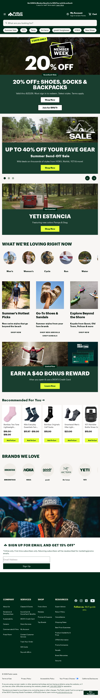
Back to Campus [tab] (9, 178)
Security (58, 660)
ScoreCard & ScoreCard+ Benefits (28, 613)
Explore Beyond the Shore (82, 315)
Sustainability (8, 619)
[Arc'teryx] (66, 475)
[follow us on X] (87, 600)
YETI (85, 480)
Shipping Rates (60, 622)
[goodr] (47, 475)
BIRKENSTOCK (10, 480)
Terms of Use (7, 678)
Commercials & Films (11, 629)
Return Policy (60, 612)
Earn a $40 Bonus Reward (50, 373)
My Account (24, 629)
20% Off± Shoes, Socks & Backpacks (50, 84)
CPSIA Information (61, 640)
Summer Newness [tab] (13, 178)
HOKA (28, 480)
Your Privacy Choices (67, 678)
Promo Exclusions (61, 645)
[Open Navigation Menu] (4, 14)
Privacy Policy (26, 678)
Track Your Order (26, 642)
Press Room (7, 634)
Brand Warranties (61, 655)
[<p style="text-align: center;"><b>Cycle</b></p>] (47, 263)
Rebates (41, 612)
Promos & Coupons (45, 617)
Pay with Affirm (25, 652)
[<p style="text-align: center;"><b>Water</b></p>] (84, 263)
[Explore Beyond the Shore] (84, 308)
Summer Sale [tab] (5, 178)
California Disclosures (90, 678)
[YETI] (84, 475)
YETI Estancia (50, 216)
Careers (6, 624)
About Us (6, 606)
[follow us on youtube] (92, 600)
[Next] (94, 178)
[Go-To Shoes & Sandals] (50, 308)
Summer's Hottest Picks (15, 315)
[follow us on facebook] (77, 600)
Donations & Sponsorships (8, 613)
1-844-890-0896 (55, 686)
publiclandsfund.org (64, 692)
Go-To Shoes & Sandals (47, 315)
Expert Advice (60, 606)
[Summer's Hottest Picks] (16, 308)
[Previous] (87, 178)
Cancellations (60, 617)
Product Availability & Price (63, 634)
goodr (47, 480)
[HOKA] (28, 475)
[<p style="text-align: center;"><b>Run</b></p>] (66, 263)
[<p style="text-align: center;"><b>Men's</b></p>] (9, 263)
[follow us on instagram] (82, 600)
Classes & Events (26, 606)
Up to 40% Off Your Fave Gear (50, 149)
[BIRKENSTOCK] (9, 475)
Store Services (25, 624)
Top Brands (42, 622)
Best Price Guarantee (62, 627)
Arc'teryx (66, 480)
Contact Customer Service (27, 636)
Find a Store (42, 606)
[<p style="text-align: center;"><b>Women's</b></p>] (28, 263)
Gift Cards (24, 647)
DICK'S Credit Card (27, 619)
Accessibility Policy (47, 678)
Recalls (57, 650)
